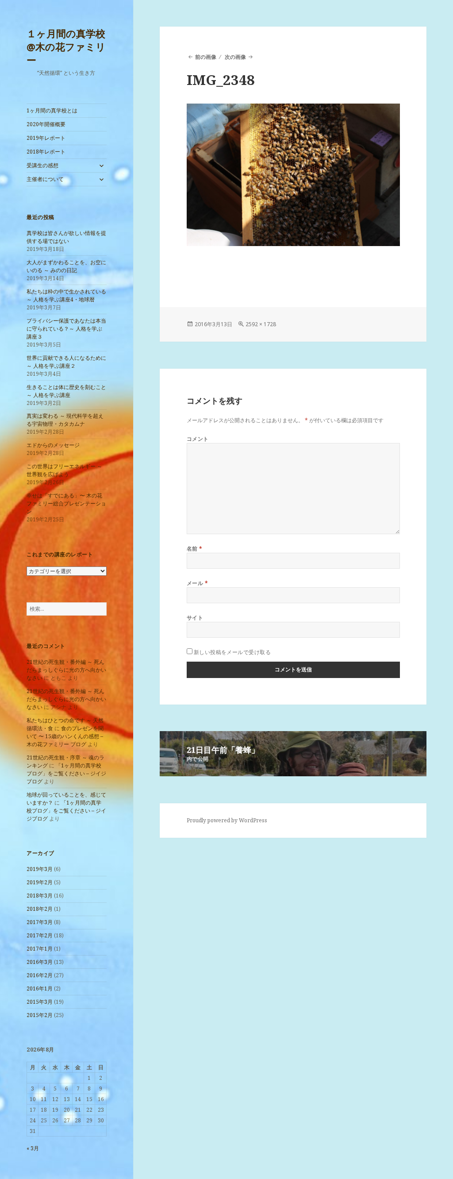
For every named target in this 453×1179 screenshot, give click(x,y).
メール (197, 583)
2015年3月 (40, 1002)
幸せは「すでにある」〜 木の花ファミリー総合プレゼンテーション (66, 503)
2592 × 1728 (261, 324)
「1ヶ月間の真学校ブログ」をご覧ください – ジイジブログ (66, 773)
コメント (198, 439)
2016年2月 (40, 975)
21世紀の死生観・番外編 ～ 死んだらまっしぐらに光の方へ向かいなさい (66, 670)
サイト (195, 617)
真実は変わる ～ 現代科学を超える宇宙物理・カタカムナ (65, 420)
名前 (195, 548)
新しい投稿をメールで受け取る (232, 652)
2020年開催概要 (46, 124)
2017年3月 (40, 922)
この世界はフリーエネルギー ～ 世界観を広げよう (64, 470)
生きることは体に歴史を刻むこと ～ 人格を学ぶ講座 (66, 391)
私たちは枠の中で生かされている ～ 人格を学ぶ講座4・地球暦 (66, 295)
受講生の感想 (42, 165)
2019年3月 (40, 869)
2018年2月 (40, 909)
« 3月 (33, 1148)
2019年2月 (40, 882)
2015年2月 (40, 1015)
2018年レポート (46, 151)
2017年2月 (40, 935)
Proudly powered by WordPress (227, 820)
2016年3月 (40, 962)
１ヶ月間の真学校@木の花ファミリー (66, 46)
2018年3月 (40, 895)
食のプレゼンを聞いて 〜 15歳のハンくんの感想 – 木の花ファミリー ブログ (65, 736)
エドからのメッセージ (53, 445)
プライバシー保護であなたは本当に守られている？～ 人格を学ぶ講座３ (66, 328)
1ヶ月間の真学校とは (52, 110)
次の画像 (235, 57)
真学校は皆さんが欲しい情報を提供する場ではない (66, 237)
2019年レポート (46, 138)
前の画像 (205, 57)
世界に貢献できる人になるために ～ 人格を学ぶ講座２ (66, 362)
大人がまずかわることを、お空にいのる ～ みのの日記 (66, 266)
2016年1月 (40, 988)
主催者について (45, 179)
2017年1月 (40, 948)
